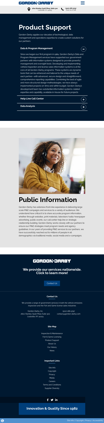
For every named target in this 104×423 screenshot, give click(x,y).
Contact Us (52, 283)
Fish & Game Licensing (52, 337)
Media (52, 378)
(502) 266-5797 (69, 311)
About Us (52, 344)
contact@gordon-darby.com (68, 314)
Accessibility (98, 420)
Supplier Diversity (52, 388)
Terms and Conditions (52, 385)
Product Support (52, 340)
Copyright (52, 371)
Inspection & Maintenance (52, 333)
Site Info (52, 368)
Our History (52, 347)
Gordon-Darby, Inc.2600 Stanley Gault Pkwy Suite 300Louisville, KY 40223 (35, 314)
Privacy (52, 374)
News (52, 351)
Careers (52, 381)
